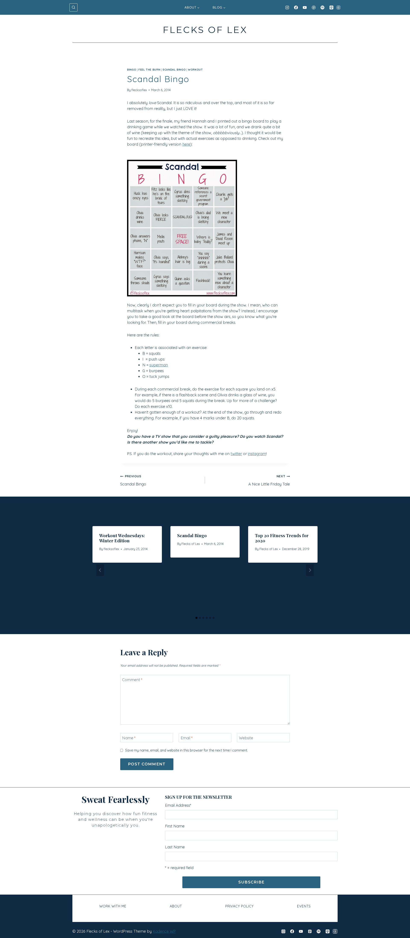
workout (195, 69)
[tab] (196, 618)
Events (304, 906)
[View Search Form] (73, 7)
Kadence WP (164, 931)
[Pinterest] (314, 7)
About (176, 906)
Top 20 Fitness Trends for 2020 (282, 538)
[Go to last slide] (100, 570)
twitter (236, 453)
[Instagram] (287, 7)
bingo (131, 69)
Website (246, 737)
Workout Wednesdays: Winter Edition (122, 538)
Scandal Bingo (133, 480)
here (186, 144)
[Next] (310, 570)
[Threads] (338, 7)
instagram (257, 453)
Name (129, 737)
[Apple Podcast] (331, 7)
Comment (132, 679)
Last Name (175, 847)
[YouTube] (305, 7)
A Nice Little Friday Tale (269, 480)
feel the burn (149, 69)
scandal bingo (174, 69)
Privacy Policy (239, 906)
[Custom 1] (335, 931)
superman (158, 364)
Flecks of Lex (191, 544)
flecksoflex (139, 90)
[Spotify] (322, 7)
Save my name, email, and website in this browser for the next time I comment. (186, 750)
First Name (174, 826)
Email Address (178, 805)
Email (187, 737)
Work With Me (112, 906)
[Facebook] (296, 7)
